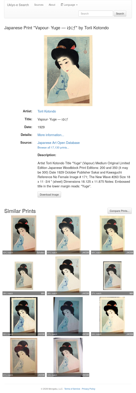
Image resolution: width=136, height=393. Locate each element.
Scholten (40, 252)
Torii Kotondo (47, 111)
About (52, 4)
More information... (51, 134)
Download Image (49, 194)
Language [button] (69, 4)
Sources (38, 4)
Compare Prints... (119, 211)
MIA (42, 293)
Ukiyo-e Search (18, 4)
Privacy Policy (88, 388)
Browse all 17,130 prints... (53, 147)
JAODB (85, 252)
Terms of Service (72, 388)
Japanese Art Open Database (59, 142)
